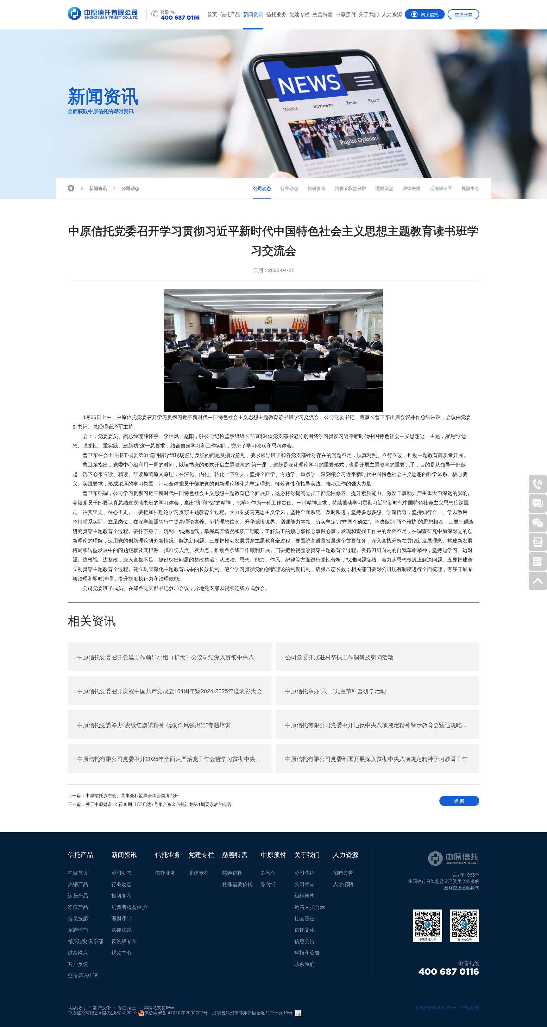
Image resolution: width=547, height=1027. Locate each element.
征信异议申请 (83, 975)
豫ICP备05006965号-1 (437, 1007)
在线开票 (463, 14)
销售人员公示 (309, 906)
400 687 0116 (448, 971)
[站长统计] (298, 1013)
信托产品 (230, 14)
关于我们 (369, 14)
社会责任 (304, 918)
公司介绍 (304, 872)
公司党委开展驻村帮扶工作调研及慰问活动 (337, 657)
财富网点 (78, 952)
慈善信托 (232, 872)
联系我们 (304, 963)
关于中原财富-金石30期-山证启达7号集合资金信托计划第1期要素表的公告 (150, 804)
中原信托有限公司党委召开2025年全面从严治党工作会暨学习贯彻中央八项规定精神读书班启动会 (173, 758)
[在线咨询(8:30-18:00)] (538, 503)
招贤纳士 (127, 1007)
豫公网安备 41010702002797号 (176, 1013)
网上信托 (429, 14)
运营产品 (78, 895)
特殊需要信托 (237, 884)
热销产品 (78, 884)
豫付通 (268, 884)
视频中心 (470, 188)
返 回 (459, 801)
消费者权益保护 (350, 188)
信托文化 (304, 929)
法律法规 (411, 188)
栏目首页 (78, 872)
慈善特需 (322, 14)
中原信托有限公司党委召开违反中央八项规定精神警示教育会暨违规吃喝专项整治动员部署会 (381, 724)
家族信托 (78, 929)
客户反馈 (78, 963)
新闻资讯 (253, 14)
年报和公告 (307, 952)
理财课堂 (384, 188)
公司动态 (130, 188)
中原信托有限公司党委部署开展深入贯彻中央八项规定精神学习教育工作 (375, 758)
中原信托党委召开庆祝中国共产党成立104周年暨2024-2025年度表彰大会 (168, 691)
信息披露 (78, 918)
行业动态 (289, 188)
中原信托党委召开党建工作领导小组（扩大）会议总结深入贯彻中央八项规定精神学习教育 (173, 657)
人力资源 (392, 14)
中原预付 (346, 14)
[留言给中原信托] (538, 561)
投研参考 (316, 188)
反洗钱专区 (441, 188)
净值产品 (78, 906)
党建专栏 (299, 14)
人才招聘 (343, 884)
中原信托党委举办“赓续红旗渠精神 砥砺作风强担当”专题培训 (152, 724)
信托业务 (276, 14)
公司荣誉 (304, 884)
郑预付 (268, 872)
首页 (212, 14)
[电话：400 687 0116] (538, 484)
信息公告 (304, 941)
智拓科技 (470, 1007)
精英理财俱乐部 (85, 941)
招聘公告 (343, 872)
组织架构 (304, 895)
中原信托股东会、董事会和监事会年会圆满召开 (123, 795)
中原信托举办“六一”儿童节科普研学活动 (334, 691)
